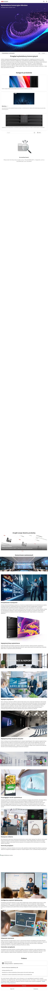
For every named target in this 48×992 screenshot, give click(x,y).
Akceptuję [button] (24, 985)
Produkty (43, 53)
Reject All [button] (12, 988)
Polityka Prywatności (11, 982)
